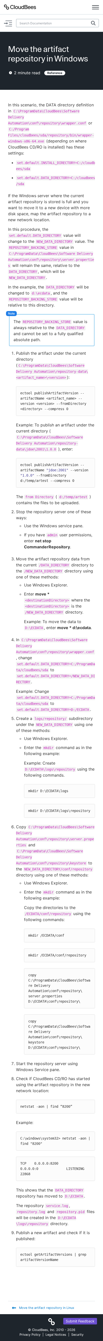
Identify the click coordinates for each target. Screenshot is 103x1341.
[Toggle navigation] (95, 7)
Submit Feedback (80, 1321)
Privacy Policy (30, 1334)
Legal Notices (56, 1334)
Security (77, 1334)
